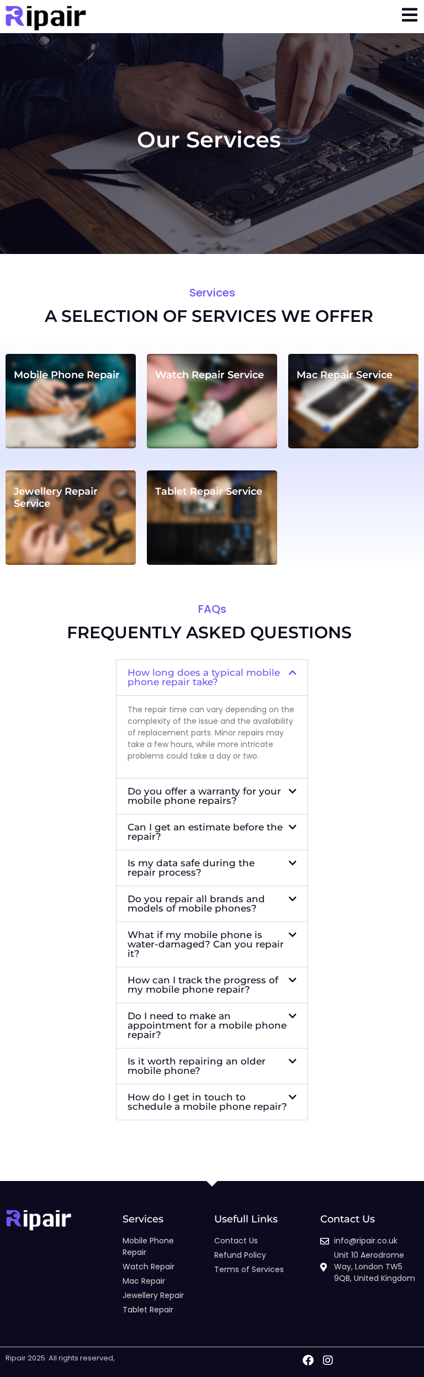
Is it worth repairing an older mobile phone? (197, 1066)
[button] (212, 677)
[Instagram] (328, 1360)
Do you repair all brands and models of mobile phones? (196, 903)
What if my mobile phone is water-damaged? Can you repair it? (206, 944)
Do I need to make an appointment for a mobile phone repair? (207, 1025)
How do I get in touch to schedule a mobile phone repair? (207, 1102)
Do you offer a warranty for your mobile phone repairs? (204, 796)
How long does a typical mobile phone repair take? (204, 677)
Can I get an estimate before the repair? (205, 832)
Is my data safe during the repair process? (191, 867)
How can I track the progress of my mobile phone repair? (203, 985)
